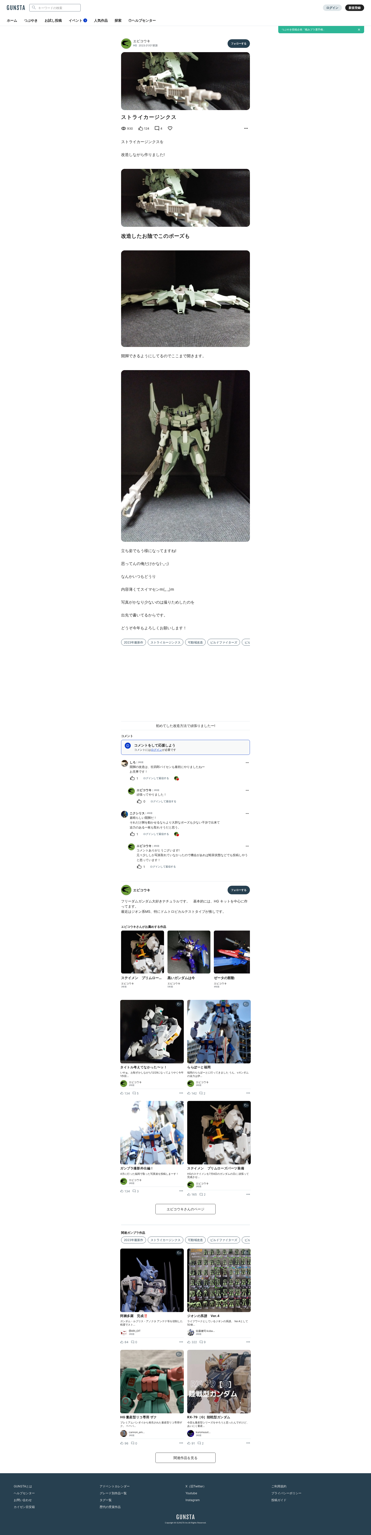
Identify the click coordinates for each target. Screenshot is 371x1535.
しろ (133, 762)
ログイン (332, 7)
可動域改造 (195, 642)
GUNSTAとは (23, 1486)
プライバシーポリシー (286, 1493)
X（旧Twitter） (196, 1486)
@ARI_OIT (135, 1330)
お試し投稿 (53, 20)
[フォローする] (239, 43)
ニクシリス (137, 813)
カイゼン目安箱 (24, 1507)
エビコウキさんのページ (185, 1209)
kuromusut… (203, 1432)
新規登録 (355, 7)
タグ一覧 (106, 1500)
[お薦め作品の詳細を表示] (246, 128)
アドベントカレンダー (115, 1486)
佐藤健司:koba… (205, 1330)
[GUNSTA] (16, 8)
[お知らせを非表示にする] (359, 29)
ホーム (12, 20)
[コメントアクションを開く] (247, 762)
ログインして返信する (156, 778)
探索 (118, 20)
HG (135, 45)
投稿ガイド (278, 1500)
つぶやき (31, 20)
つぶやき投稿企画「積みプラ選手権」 (303, 29)
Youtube (191, 1493)
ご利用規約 (278, 1486)
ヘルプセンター (144, 20)
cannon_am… (137, 1432)
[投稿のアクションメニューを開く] (181, 1093)
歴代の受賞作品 (110, 1507)
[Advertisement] (185, 681)
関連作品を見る (185, 1458)
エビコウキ (141, 41)
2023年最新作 (133, 642)
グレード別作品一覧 (113, 1493)
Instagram (193, 1500)
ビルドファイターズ (223, 642)
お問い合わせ (23, 1500)
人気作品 (101, 20)
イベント (77, 20)
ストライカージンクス (166, 642)
